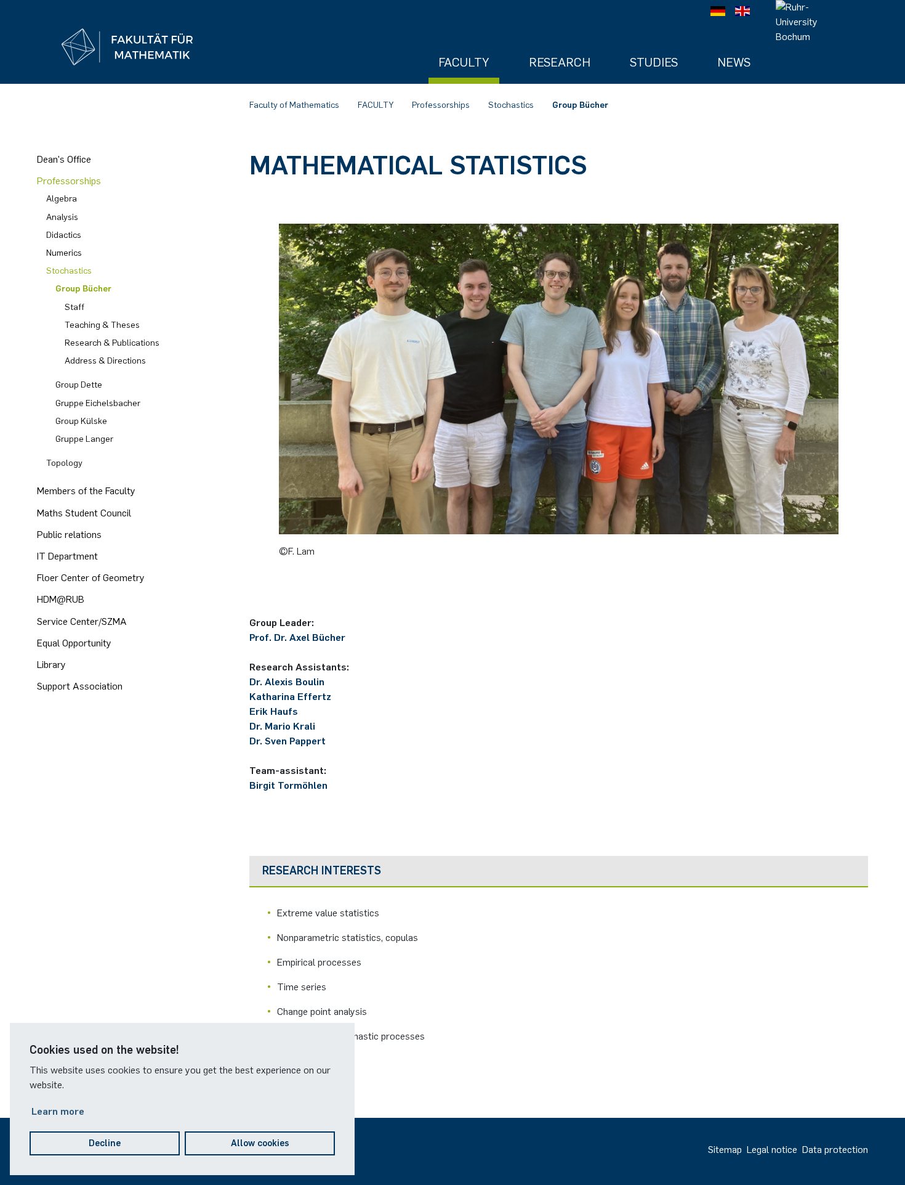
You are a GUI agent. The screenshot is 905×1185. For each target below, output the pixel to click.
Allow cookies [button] (260, 1143)
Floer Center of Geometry (91, 578)
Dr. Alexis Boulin (286, 682)
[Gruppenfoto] (559, 379)
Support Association (80, 686)
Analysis (62, 217)
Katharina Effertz (290, 696)
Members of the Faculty (86, 491)
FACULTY (375, 105)
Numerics (64, 253)
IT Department (67, 556)
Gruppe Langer (84, 439)
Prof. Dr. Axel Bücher (297, 637)
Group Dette (78, 385)
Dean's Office (64, 159)
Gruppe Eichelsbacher (97, 403)
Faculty (463, 62)
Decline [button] (105, 1143)
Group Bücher (580, 105)
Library (51, 664)
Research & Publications (112, 343)
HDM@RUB (60, 599)
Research (559, 62)
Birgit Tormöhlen (288, 785)
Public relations (69, 534)
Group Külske (81, 421)
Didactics (63, 235)
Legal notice (772, 1149)
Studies (654, 62)
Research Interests (321, 871)
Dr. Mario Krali (282, 726)
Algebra (61, 198)
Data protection (835, 1149)
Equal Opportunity (74, 643)
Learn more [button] (57, 1111)
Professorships (441, 105)
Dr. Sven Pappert (287, 741)
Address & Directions (105, 361)
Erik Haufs (273, 711)
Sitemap (725, 1149)
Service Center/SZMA (82, 621)
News (733, 62)
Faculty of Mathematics (294, 105)
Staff (74, 307)
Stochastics (511, 105)
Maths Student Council (84, 513)
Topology (64, 463)
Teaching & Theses (102, 325)
